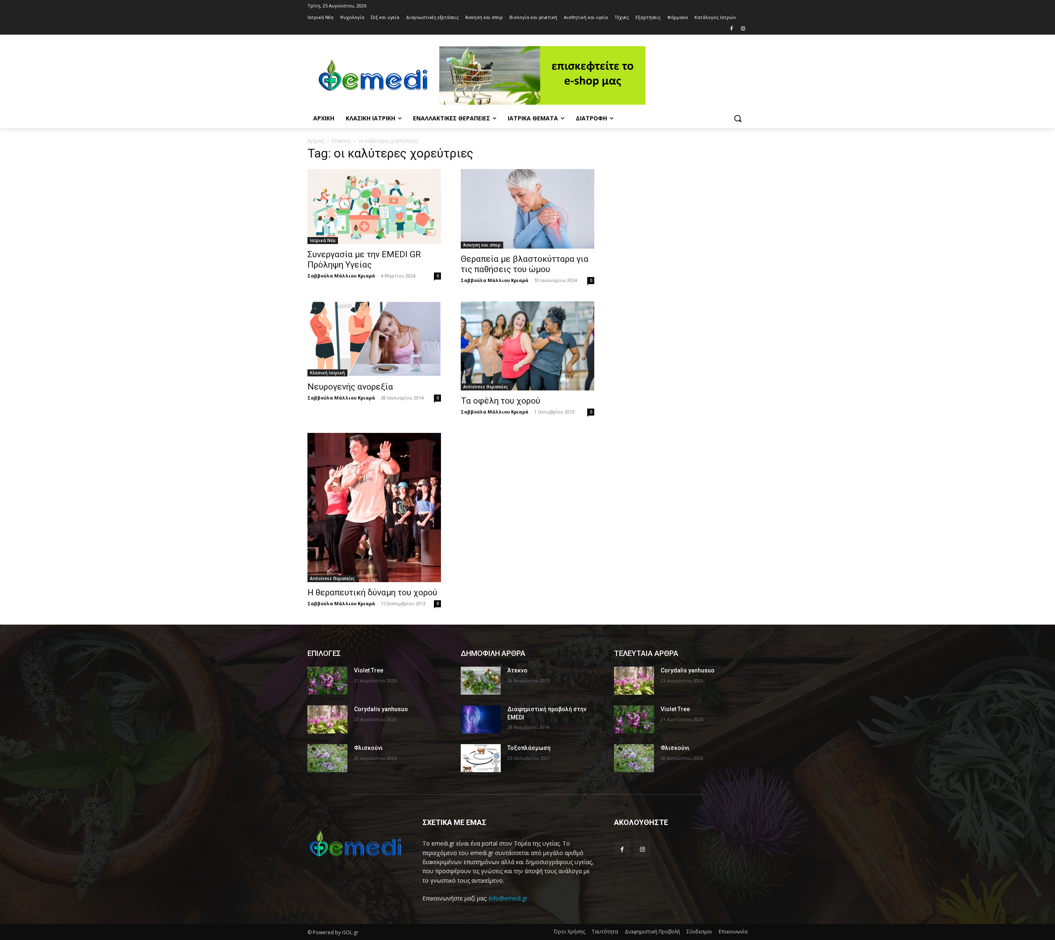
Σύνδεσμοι (699, 931)
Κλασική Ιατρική (327, 373)
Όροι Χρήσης (569, 931)
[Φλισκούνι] (327, 758)
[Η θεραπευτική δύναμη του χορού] (374, 507)
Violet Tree (368, 670)
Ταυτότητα (605, 931)
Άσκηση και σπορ (482, 245)
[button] (738, 118)
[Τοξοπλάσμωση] (481, 758)
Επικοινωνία (733, 931)
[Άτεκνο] (481, 681)
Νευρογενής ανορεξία (350, 387)
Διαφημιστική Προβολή (652, 931)
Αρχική (315, 140)
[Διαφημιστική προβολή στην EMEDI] (481, 719)
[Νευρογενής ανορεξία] (374, 338)
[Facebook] (731, 29)
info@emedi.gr (508, 898)
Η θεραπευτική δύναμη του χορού (372, 592)
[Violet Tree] (327, 681)
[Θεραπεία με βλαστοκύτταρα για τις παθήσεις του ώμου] (527, 209)
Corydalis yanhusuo (381, 709)
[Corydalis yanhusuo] (327, 719)
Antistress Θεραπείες (485, 387)
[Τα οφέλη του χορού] (527, 345)
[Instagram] (743, 29)
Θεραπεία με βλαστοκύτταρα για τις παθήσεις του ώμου (524, 264)
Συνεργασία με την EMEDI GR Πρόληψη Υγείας (364, 259)
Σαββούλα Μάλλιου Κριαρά (341, 276)
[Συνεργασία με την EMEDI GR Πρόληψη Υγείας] (374, 206)
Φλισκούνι (368, 748)
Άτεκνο (517, 670)
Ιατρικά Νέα (322, 240)
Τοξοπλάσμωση (529, 748)
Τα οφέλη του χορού (500, 401)
